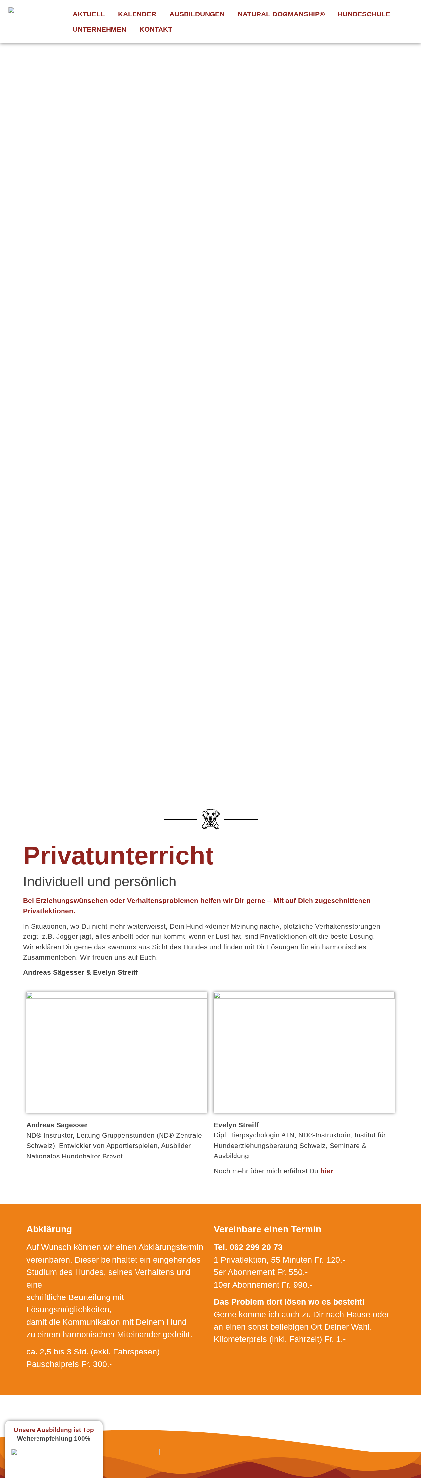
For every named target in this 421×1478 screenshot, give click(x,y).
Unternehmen (99, 29)
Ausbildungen (197, 14)
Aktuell (89, 14)
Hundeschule (364, 14)
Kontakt (155, 29)
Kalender (137, 14)
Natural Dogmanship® (281, 14)
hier (326, 1171)
